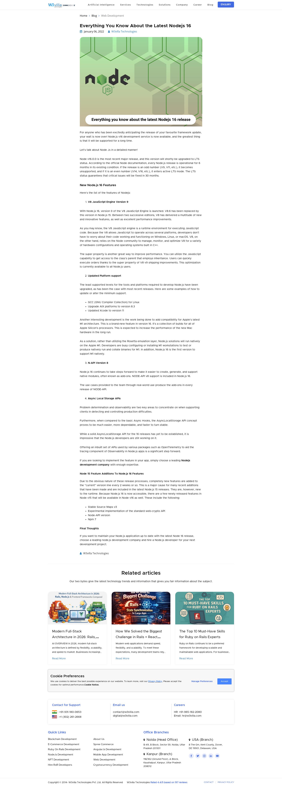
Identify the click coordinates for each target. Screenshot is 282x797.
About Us (98, 739)
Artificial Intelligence (101, 5)
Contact (209, 782)
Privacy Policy (155, 681)
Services (125, 5)
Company (182, 5)
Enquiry (226, 4)
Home (83, 15)
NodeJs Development (60, 754)
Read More (59, 658)
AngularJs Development (107, 749)
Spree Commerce (103, 744)
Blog (210, 5)
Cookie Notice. (91, 685)
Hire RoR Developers (60, 765)
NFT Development (58, 760)
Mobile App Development (108, 754)
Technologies (144, 5)
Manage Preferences (201, 681)
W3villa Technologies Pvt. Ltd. (85, 782)
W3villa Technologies (124, 31)
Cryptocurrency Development (110, 765)
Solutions (165, 5)
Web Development (104, 760)
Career (197, 5)
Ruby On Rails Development (64, 749)
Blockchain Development (62, 739)
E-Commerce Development (63, 744)
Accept (224, 681)
